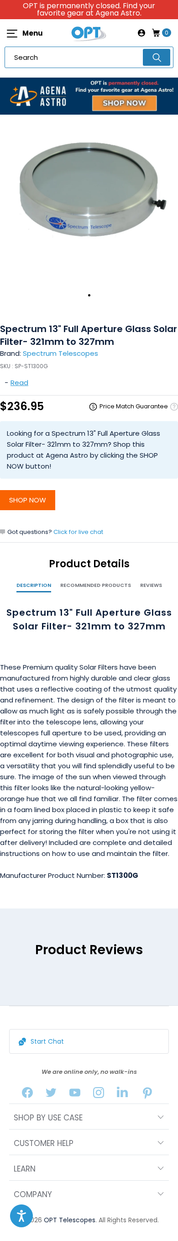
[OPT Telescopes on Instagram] (98, 1094)
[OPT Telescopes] (89, 33)
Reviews (151, 585)
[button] (21, 1215)
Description (33, 585)
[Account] (141, 33)
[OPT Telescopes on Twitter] (51, 1094)
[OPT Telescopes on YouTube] (74, 1094)
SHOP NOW (27, 500)
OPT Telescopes (69, 1220)
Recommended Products (95, 585)
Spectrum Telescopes (60, 353)
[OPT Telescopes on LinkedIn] (122, 1094)
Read (19, 382)
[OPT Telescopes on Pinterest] (148, 1094)
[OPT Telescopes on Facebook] (27, 1094)
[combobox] (89, 57)
